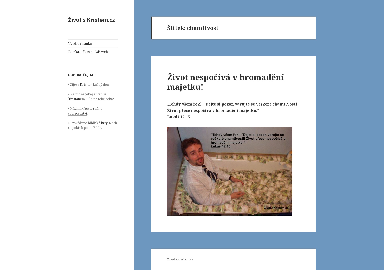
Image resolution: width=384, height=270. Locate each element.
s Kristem (85, 84)
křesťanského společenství (85, 111)
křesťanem (76, 99)
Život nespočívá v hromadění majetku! (225, 82)
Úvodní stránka (80, 43)
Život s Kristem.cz (91, 19)
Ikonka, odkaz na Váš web (88, 52)
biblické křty (97, 123)
